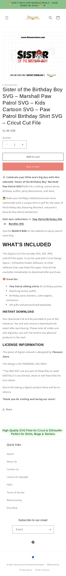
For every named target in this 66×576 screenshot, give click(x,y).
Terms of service (42, 570)
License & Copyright (17, 476)
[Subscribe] (50, 530)
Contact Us (13, 469)
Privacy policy (26, 570)
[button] (6, 17)
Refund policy (14, 500)
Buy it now (33, 166)
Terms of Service (16, 492)
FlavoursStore (20, 564)
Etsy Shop (12, 507)
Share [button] (9, 409)
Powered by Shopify (35, 564)
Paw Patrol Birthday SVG (47, 219)
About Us (12, 461)
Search (10, 453)
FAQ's (10, 484)
